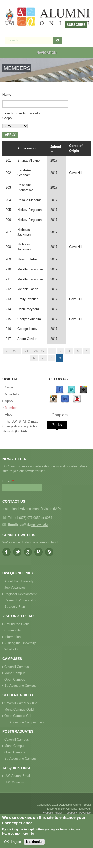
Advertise (85, 812)
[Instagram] (53, 402)
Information (12, 637)
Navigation (46, 53)
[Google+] (83, 392)
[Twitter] (71, 392)
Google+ (28, 552)
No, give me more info (18, 833)
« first (12, 351)
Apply (9, 401)
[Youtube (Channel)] (77, 402)
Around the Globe (17, 624)
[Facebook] (60, 392)
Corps (7, 118)
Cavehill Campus (16, 667)
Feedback (71, 812)
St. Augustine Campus (20, 685)
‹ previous (34, 351)
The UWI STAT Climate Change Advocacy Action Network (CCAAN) (20, 426)
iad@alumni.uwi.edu (33, 524)
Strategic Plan (14, 606)
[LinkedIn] (65, 402)
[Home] (48, 17)
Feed (49, 552)
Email (8, 481)
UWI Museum (14, 782)
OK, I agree (12, 842)
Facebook (6, 552)
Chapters (60, 415)
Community (12, 630)
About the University (19, 581)
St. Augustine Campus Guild (24, 722)
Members (11, 408)
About (9, 414)
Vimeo (38, 552)
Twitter (17, 552)
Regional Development (20, 594)
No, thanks (34, 842)
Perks (57, 425)
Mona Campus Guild (19, 709)
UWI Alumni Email (17, 776)
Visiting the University (20, 643)
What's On (11, 649)
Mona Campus (14, 673)
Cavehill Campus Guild (20, 703)
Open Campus (14, 679)
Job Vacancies (15, 587)
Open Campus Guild (18, 716)
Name (6, 94)
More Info (12, 394)
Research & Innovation (20, 600)
